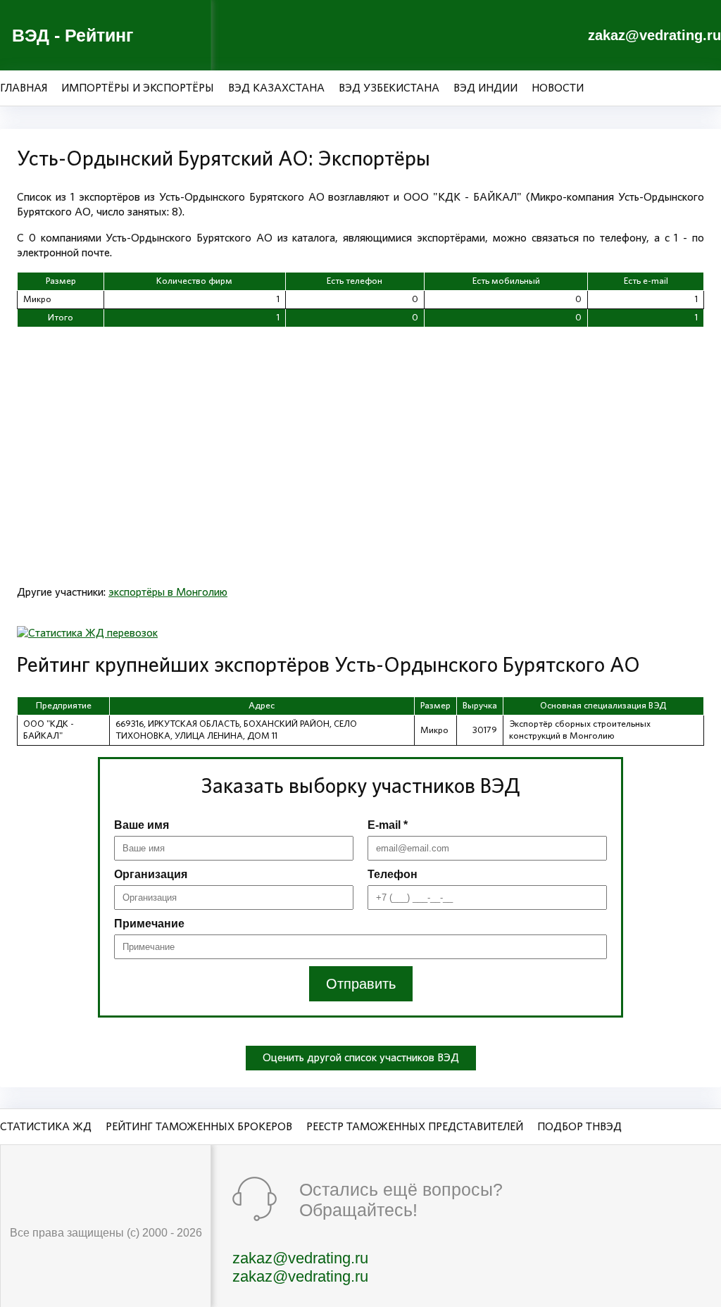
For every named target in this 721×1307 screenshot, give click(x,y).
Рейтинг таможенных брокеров (199, 1126)
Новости (558, 88)
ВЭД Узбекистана (389, 88)
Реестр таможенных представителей (414, 1126)
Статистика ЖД (46, 1126)
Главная (23, 88)
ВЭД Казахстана (276, 88)
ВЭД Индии (485, 88)
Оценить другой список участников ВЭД (361, 1057)
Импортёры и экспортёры (137, 88)
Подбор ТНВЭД (579, 1126)
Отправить (361, 984)
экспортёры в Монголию (167, 592)
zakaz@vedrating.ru (654, 35)
